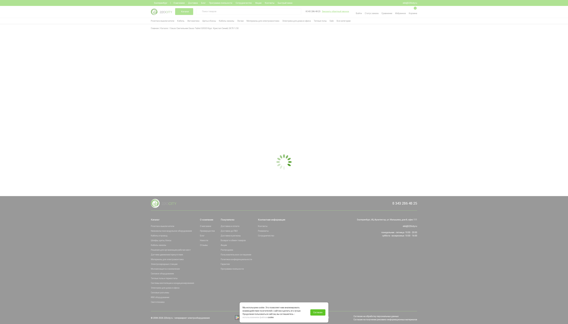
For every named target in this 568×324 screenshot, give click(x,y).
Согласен (317, 312)
